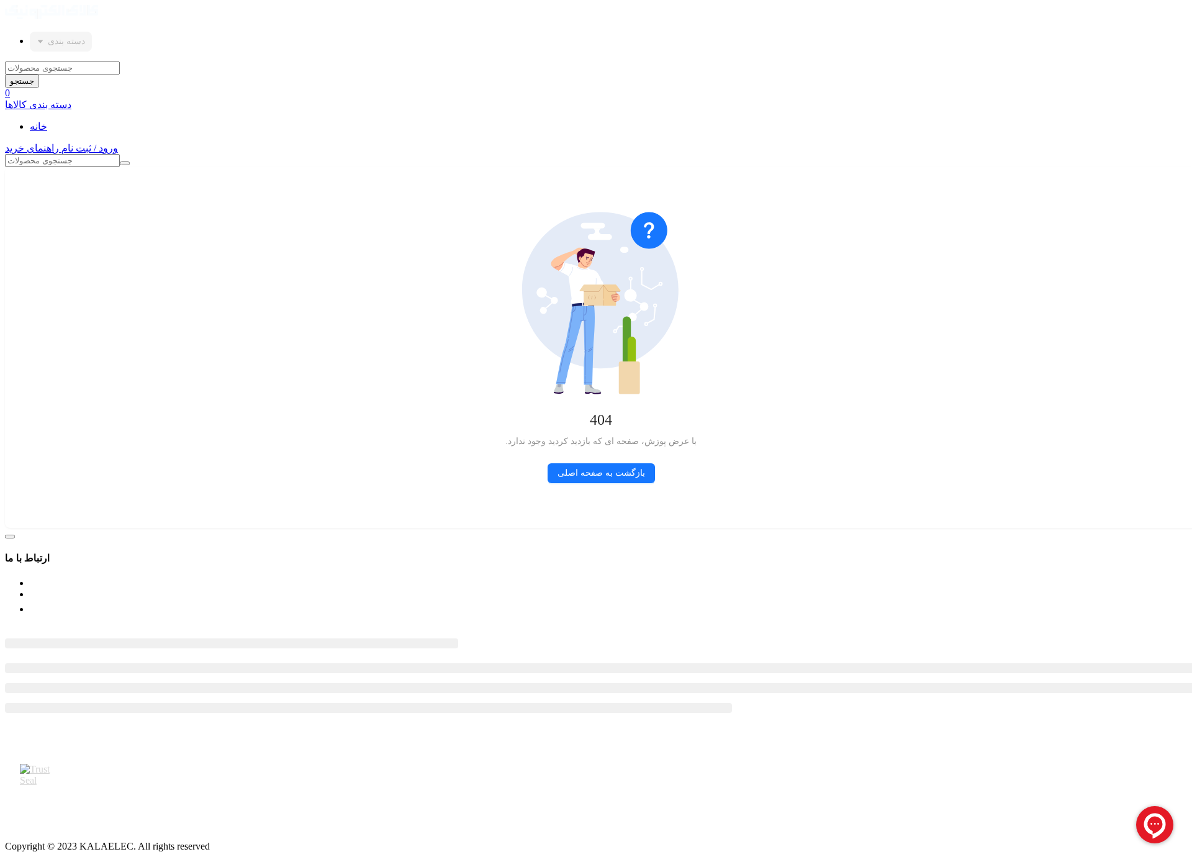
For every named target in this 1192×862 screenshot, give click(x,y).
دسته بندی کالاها (38, 104)
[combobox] (61, 42)
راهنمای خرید (33, 148)
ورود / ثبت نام (89, 148)
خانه (38, 126)
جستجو (22, 81)
